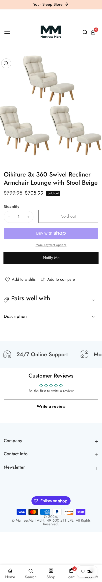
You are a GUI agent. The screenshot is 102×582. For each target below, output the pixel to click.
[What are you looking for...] (85, 32)
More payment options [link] (51, 245)
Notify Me (51, 257)
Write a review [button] (51, 406)
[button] (51, 300)
